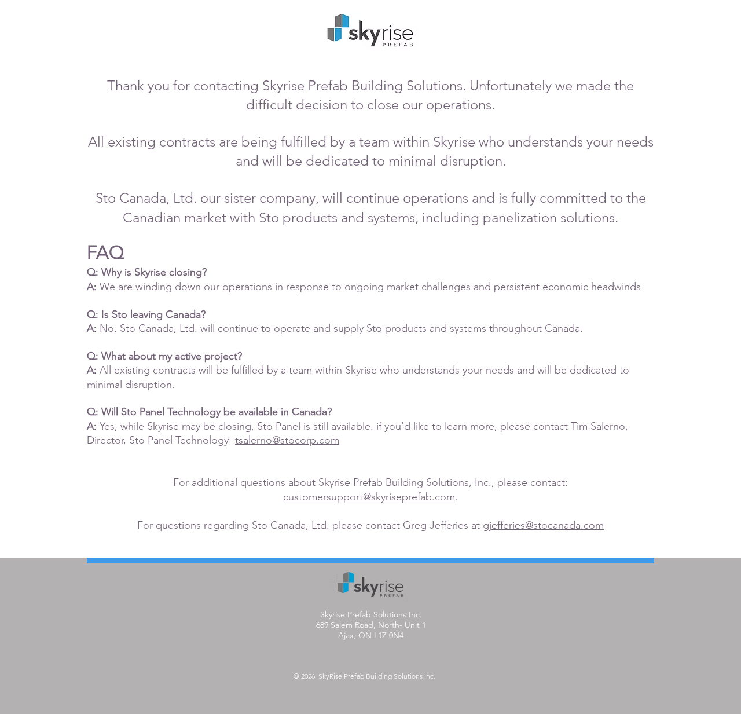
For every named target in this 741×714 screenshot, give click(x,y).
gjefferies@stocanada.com (543, 525)
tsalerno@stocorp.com (287, 440)
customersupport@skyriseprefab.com (369, 496)
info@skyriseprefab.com (371, 656)
